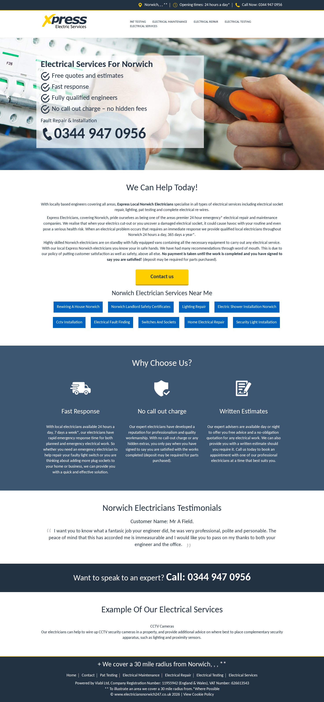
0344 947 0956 (100, 134)
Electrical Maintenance (170, 22)
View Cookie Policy (198, 695)
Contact (88, 675)
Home (71, 675)
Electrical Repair (206, 22)
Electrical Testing (238, 22)
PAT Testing (138, 22)
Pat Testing (108, 675)
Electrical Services (143, 26)
